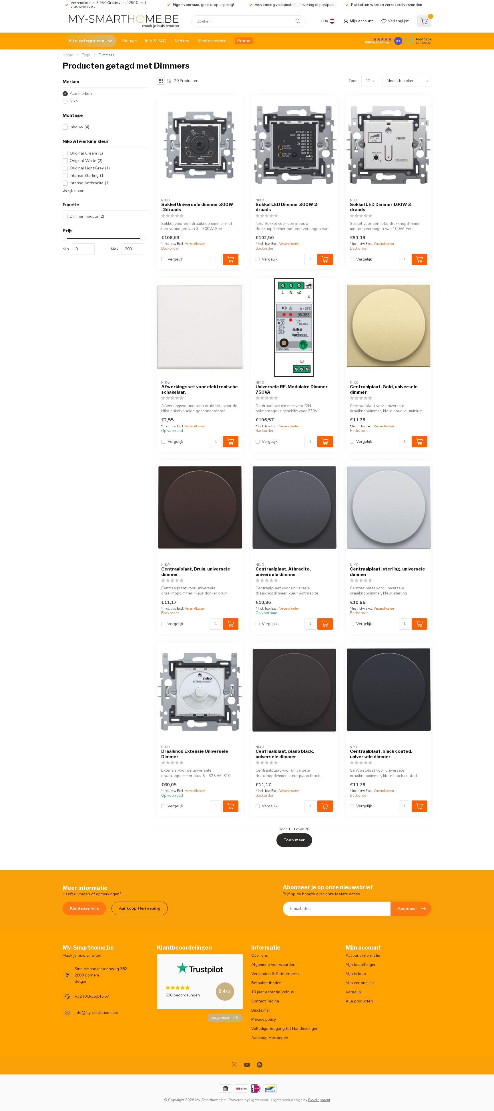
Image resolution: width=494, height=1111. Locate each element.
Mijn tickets (356, 973)
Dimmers (106, 55)
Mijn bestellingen (361, 964)
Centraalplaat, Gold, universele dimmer (384, 389)
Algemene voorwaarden (273, 964)
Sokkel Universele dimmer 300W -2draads (197, 207)
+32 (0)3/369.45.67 (92, 996)
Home (68, 55)
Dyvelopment (319, 1099)
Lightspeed (258, 1099)
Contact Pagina (265, 1001)
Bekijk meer (73, 190)
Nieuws (129, 41)
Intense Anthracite (89, 183)
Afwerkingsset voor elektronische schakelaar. (199, 389)
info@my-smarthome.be (96, 1012)
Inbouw (79, 127)
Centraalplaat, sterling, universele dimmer (387, 571)
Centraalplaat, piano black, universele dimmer (285, 754)
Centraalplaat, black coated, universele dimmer (381, 754)
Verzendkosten (195, 244)
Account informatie (363, 955)
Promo (243, 41)
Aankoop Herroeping (139, 908)
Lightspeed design (286, 1099)
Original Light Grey (90, 168)
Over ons (259, 955)
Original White (86, 161)
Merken (182, 41)
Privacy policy (263, 1019)
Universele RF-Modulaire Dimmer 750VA (292, 389)
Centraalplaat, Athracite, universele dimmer (283, 571)
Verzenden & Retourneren (275, 973)
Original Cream (86, 153)
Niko (74, 101)
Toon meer (294, 840)
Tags (86, 55)
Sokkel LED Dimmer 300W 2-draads (287, 207)
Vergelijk (175, 259)
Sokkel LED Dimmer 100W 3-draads (381, 207)
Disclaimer (260, 1010)
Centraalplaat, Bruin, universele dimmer (195, 571)
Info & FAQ (155, 41)
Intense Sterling (87, 175)
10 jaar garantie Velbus (272, 992)
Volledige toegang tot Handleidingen (284, 1028)
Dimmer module (87, 216)
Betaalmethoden (266, 983)
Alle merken (81, 93)
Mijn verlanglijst (360, 983)
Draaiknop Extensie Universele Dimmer (194, 754)
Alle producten (359, 1001)
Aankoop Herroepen (269, 1037)
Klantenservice (212, 41)
